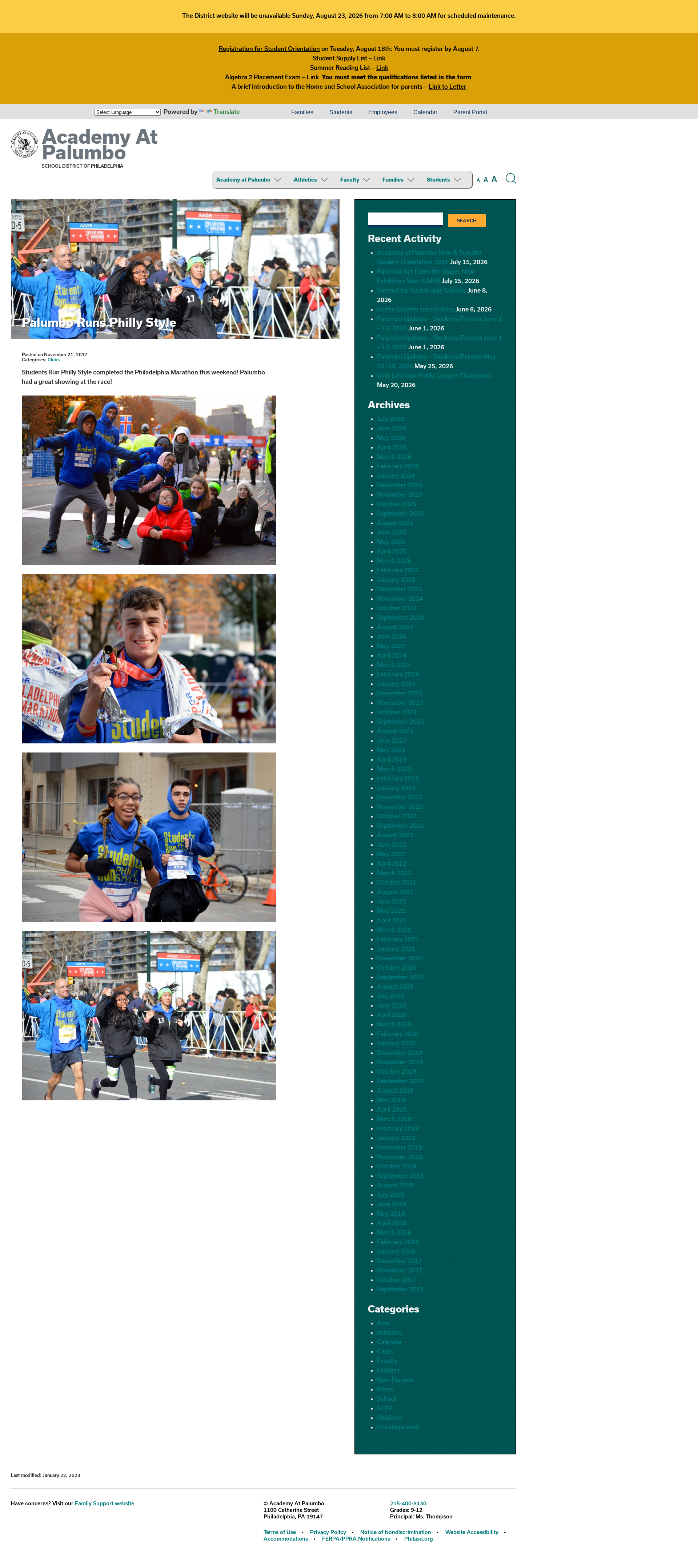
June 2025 (391, 532)
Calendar (425, 112)
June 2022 (391, 844)
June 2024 (391, 636)
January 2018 (396, 1251)
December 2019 (399, 1052)
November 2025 (400, 494)
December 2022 (399, 797)
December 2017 (399, 1260)
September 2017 (400, 1289)
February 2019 (398, 1128)
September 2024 (400, 617)
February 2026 (398, 465)
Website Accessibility (471, 1532)
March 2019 (394, 1118)
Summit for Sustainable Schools (421, 290)
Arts (383, 1322)
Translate (226, 111)
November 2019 (400, 1061)
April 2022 (391, 863)
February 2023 (398, 778)
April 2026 (391, 447)
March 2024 (394, 664)
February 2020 (398, 1033)
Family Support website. (105, 1503)
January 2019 (396, 1137)
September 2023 (400, 721)
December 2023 (399, 693)
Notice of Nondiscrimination (395, 1532)
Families (302, 112)
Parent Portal (470, 112)
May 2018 (391, 1213)
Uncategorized (397, 1426)
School (386, 1398)
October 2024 (396, 607)
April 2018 (391, 1222)
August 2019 (395, 1090)
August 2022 (395, 834)
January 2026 (396, 475)
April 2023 (391, 759)
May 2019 (391, 1099)
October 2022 (396, 816)
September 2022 (400, 825)
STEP (384, 1408)
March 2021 (394, 929)
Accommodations (286, 1539)
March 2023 (394, 768)
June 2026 (391, 428)
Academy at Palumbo (243, 179)
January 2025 (396, 579)
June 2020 (391, 1005)
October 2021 (396, 882)
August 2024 (395, 626)
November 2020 (400, 957)
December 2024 (399, 588)
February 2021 (398, 939)
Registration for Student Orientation (269, 48)
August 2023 (395, 730)
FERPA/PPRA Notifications (356, 1539)
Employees (382, 112)
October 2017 (396, 1279)
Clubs (54, 359)
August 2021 (395, 891)
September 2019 (400, 1080)
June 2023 (391, 740)
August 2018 (395, 1184)
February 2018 (398, 1241)
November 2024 (400, 598)
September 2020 (400, 976)
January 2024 (396, 683)
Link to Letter (447, 86)
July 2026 (390, 418)
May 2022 (391, 853)
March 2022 (394, 872)
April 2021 (391, 920)
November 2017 (399, 1270)
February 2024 (398, 674)
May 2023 (391, 749)
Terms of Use (280, 1532)
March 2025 (394, 560)
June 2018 (391, 1203)
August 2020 (395, 986)
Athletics (305, 179)
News (385, 1389)
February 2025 (398, 570)
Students (340, 112)
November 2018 (400, 1156)
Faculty (349, 179)
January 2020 (396, 1043)
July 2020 (390, 995)
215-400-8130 (408, 1503)
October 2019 (396, 1071)
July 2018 (390, 1194)
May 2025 (391, 541)
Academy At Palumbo (100, 144)
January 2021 (396, 948)
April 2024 (391, 655)
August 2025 (395, 522)
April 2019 (391, 1109)
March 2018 (394, 1232)
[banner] (263, 159)
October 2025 (396, 503)
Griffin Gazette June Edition (415, 309)
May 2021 (391, 910)
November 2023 (400, 702)
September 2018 (400, 1175)
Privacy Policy (328, 1532)
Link (379, 58)
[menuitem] (258, 112)
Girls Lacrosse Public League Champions (434, 375)
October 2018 (396, 1166)
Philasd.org (418, 1539)
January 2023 (396, 787)
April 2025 (391, 551)
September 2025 (400, 513)
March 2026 (394, 456)
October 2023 (396, 711)
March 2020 (394, 1024)
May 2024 (391, 645)
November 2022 (400, 806)
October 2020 (396, 967)
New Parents (395, 1379)
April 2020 (391, 1014)
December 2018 (399, 1147)
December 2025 (399, 484)
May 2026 (391, 437)
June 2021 (391, 901)
